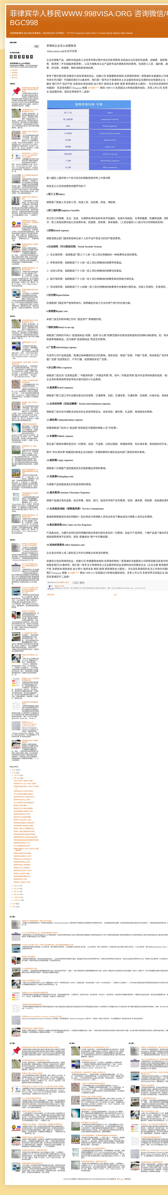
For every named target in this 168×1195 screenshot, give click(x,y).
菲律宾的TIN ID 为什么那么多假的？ (25, 784)
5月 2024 (17, 891)
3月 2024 (17, 886)
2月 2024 (17, 778)
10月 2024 (17, 897)
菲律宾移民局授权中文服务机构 (24, 823)
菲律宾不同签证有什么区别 (22, 820)
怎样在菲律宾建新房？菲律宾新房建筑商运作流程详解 (30, 471)
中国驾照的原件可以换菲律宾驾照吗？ (30, 494)
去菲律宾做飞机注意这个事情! (23, 826)
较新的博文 (50, 595)
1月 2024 (17, 775)
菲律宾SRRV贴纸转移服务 (22, 817)
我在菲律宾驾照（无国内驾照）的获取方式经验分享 (88, 1072)
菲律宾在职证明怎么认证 (22, 843)
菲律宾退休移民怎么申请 (22, 814)
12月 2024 (17, 900)
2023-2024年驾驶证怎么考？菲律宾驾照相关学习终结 (30, 565)
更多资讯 (15, 75)
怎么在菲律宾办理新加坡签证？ (24, 794)
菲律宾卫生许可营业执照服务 (23, 808)
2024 (14, 773)
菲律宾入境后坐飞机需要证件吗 (24, 828)
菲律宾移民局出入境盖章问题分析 (33, 1028)
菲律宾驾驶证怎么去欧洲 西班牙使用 (26, 837)
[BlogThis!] (76, 582)
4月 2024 (17, 889)
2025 (14, 904)
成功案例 (15, 73)
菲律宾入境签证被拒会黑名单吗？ (25, 831)
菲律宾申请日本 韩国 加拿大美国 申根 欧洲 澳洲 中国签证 (30, 89)
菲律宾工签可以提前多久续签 (31, 1111)
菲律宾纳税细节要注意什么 (22, 876)
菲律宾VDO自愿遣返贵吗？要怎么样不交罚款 (29, 545)
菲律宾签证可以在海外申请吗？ (24, 791)
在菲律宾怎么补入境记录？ (90, 1123)
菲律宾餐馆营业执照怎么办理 (23, 811)
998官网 (14, 70)
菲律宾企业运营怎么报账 (22, 873)
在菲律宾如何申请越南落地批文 (32, 1005)
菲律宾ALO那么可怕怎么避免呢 (32, 1073)
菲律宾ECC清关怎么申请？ (22, 882)
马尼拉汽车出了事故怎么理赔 (23, 781)
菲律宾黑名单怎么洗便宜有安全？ (25, 797)
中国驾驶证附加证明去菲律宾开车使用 (26, 840)
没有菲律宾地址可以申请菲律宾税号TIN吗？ (30, 110)
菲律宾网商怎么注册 (20, 879)
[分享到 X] (78, 582)
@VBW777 (93, 87)
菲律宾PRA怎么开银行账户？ (23, 859)
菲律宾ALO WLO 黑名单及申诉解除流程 (30, 679)
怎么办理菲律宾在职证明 (22, 846)
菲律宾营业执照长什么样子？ (23, 856)
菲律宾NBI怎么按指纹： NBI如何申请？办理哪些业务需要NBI (30, 222)
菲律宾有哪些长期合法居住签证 (32, 1163)
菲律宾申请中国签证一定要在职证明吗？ (30, 269)
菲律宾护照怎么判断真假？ (22, 865)
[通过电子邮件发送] (74, 582)
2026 (14, 907)
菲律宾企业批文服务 (20, 805)
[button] (88, 135)
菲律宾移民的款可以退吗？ (22, 862)
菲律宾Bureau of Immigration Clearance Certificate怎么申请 (29, 724)
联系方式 (15, 78)
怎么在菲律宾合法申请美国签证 (24, 803)
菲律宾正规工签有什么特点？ (23, 871)
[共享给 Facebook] (81, 582)
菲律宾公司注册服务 (28, 611)
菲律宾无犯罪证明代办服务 (22, 853)
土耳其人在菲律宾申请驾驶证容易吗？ (30, 381)
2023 (14, 770)
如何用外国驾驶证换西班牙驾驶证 (25, 834)
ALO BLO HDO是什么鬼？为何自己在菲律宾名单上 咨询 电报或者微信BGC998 (30, 590)
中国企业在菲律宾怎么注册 (30, 981)
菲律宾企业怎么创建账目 (22, 868)
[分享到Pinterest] (83, 582)
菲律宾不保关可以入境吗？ (22, 800)
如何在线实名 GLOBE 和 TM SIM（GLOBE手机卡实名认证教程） (30, 155)
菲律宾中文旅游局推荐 (29, 424)
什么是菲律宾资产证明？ (30, 633)
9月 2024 (17, 894)
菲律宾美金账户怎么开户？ (90, 1060)
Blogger (121, 1179)
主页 (115, 595)
